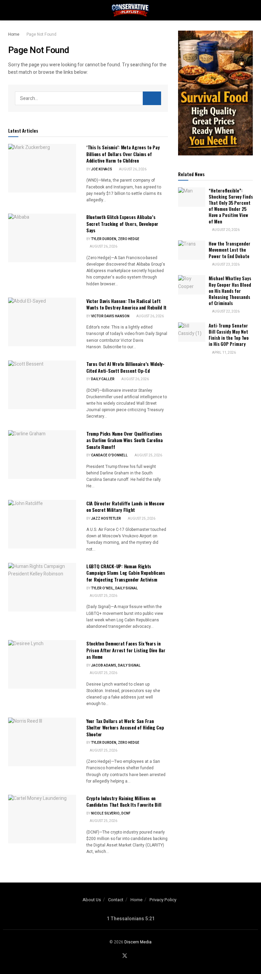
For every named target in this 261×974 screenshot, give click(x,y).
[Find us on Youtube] (133, 956)
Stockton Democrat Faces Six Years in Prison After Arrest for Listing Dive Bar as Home (126, 650)
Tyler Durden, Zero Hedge (115, 239)
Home (13, 34)
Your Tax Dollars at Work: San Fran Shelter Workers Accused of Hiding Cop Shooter (125, 727)
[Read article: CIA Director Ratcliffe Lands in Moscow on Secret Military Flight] (42, 524)
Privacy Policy (163, 899)
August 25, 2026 (148, 455)
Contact (115, 899)
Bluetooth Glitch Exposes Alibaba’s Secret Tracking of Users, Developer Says (122, 223)
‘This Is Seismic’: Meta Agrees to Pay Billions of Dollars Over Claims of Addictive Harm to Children (123, 154)
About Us (92, 899)
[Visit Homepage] (130, 10)
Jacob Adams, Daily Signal (116, 665)
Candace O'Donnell (109, 455)
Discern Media (138, 942)
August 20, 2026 (225, 230)
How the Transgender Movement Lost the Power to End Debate (229, 249)
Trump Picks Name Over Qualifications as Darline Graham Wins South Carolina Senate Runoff (124, 440)
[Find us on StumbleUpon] (141, 956)
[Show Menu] (11, 10)
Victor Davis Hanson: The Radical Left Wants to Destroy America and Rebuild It (126, 304)
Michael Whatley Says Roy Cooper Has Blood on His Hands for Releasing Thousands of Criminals (230, 290)
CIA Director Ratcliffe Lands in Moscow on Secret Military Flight (125, 507)
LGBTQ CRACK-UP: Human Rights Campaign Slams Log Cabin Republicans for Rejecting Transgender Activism (125, 572)
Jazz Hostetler (106, 518)
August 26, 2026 (132, 169)
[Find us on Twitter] (124, 956)
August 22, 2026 (225, 311)
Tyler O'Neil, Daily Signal (114, 588)
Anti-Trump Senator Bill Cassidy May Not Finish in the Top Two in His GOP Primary (229, 335)
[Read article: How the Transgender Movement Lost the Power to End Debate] (191, 250)
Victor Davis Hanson (110, 316)
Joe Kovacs (101, 169)
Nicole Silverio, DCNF (110, 813)
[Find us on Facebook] (116, 956)
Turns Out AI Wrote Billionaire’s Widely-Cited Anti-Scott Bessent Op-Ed (125, 367)
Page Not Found (41, 34)
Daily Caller (103, 379)
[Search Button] (250, 10)
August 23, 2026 (225, 264)
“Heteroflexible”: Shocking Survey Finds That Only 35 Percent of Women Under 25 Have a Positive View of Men (231, 206)
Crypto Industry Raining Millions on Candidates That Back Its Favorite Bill (123, 801)
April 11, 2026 (223, 352)
